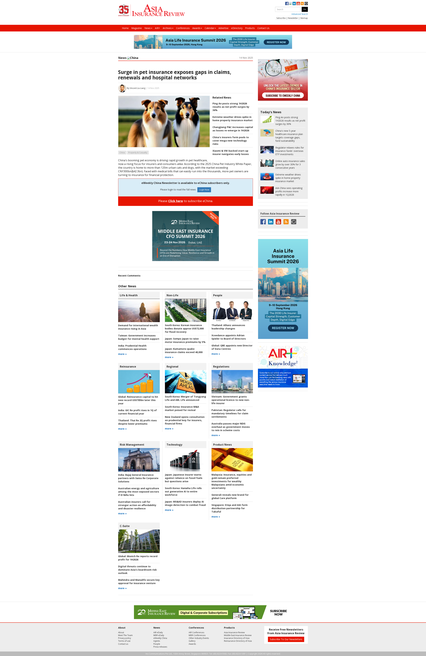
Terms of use (124, 641)
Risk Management (132, 444)
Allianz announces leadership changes (228, 327)
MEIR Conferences (197, 635)
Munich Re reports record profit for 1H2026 (137, 558)
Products (250, 28)
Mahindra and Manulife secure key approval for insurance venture (139, 581)
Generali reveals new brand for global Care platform (230, 496)
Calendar (209, 28)
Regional (172, 366)
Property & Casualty (137, 152)
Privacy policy (124, 638)
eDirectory (236, 28)
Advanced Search (300, 14)
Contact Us (263, 28)
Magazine (136, 28)
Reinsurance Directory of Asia (238, 641)
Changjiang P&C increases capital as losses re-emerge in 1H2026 (233, 129)
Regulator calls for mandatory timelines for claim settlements (230, 413)
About (121, 632)
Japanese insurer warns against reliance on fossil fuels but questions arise (183, 478)
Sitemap (304, 18)
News (147, 28)
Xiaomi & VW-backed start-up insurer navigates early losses (231, 152)
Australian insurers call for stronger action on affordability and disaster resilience (137, 505)
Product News (222, 444)
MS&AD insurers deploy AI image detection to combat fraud (185, 503)
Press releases (160, 646)
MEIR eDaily (158, 635)
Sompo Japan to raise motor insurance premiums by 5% (185, 340)
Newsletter (293, 18)
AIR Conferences (196, 632)
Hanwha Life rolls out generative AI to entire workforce (183, 491)
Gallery (192, 641)
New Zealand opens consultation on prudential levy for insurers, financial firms (185, 420)
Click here (175, 201)
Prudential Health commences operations (132, 347)
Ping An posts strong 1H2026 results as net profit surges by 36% (231, 107)
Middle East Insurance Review (237, 635)
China (122, 152)
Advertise (223, 28)
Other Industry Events (199, 638)
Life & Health (129, 295)
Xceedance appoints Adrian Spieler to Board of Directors (229, 337)
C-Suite (125, 526)
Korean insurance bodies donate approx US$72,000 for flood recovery (184, 328)
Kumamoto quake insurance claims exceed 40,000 (184, 350)
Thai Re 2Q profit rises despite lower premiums (137, 422)
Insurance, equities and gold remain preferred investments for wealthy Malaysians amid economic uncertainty (232, 481)
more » (122, 354)
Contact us (123, 644)
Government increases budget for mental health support (138, 337)
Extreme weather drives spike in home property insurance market (233, 118)
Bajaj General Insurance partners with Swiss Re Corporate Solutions (138, 478)
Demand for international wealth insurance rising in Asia (138, 327)
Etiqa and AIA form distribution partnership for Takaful (230, 508)
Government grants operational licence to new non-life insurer (231, 400)
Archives (167, 28)
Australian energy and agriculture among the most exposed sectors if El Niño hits (138, 492)
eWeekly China (160, 638)
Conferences (183, 28)
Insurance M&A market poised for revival (182, 408)
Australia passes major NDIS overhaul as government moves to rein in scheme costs (231, 427)
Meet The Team (125, 635)
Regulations (221, 366)
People (217, 295)
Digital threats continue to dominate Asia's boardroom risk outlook (137, 570)
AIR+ (157, 28)
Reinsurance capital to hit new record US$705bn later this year (138, 400)
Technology (174, 444)
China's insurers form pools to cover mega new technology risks (231, 140)
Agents (156, 641)
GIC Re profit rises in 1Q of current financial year (137, 412)
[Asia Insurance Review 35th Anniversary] (151, 10)
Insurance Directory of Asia (236, 638)
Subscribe (281, 18)
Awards (196, 28)
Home (125, 28)
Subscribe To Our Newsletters (286, 639)
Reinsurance (128, 366)
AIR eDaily (158, 632)
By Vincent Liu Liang (136, 88)
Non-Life (172, 295)
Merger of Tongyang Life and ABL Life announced (185, 398)
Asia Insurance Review (234, 632)
